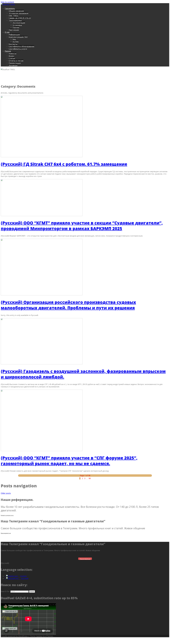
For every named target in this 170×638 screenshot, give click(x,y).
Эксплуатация (19, 23)
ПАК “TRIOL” (14, 15)
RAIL (14, 39)
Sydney (39, 636)
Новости (12, 53)
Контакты (13, 44)
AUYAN (15, 41)
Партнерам (14, 30)
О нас (7, 32)
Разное (8, 51)
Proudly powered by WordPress (14, 636)
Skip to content (7, 2)
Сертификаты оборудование (21, 46)
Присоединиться (6, 533)
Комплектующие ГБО (18, 37)
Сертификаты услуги (18, 49)
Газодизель (10, 8)
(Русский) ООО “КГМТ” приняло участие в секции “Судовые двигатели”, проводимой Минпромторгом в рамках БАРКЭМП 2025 (82, 225)
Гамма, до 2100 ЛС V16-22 (20, 18)
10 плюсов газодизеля (18, 13)
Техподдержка (15, 20)
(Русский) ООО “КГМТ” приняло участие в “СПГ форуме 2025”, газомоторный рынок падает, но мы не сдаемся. (69, 460)
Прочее (16, 27)
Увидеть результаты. (7, 515)
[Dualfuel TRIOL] (8, 4)
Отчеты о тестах (16, 60)
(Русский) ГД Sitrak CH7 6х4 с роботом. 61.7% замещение (64, 164)
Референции (14, 34)
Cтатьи (12, 58)
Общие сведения (16, 11)
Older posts (6, 493)
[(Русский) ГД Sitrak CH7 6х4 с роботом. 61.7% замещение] (41, 156)
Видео (11, 56)
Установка (17, 25)
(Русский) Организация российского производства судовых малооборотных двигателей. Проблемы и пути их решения (68, 305)
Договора (13, 65)
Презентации (15, 63)
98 (90, 478)
